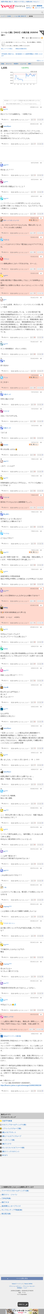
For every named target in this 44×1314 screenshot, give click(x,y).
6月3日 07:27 (34, 769)
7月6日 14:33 (34, 512)
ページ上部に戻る (22, 1278)
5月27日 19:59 (34, 827)
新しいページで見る (6, 48)
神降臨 (5, 608)
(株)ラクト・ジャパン (9, 1194)
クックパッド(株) (8, 1140)
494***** (5, 461)
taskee (5, 649)
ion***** (5, 709)
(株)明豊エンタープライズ (11, 1206)
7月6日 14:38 (34, 476)
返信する (6, 119)
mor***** (6, 591)
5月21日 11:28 (34, 904)
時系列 (16, 64)
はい (33, 119)
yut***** (5, 182)
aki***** (5, 344)
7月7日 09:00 (34, 425)
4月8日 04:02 (34, 1033)
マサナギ (6, 411)
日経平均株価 (7, 1121)
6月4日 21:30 (34, 668)
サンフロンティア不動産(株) (12, 1210)
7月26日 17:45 (34, 218)
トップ (3, 16)
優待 (29, 64)
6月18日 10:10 (34, 627)
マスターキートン (9, 923)
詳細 (2, 64)
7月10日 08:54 (34, 358)
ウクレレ (6, 259)
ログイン (29, 7)
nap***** (5, 810)
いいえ (40, 119)
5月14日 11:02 (34, 981)
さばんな (6, 239)
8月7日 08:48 (34, 163)
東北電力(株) (6, 1214)
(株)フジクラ (6, 1144)
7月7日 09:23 (34, 392)
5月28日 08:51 (34, 808)
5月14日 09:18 (34, 997)
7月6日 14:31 (34, 531)
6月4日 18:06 (34, 706)
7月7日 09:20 (34, 409)
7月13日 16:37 (34, 341)
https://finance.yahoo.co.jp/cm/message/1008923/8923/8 (21, 1085)
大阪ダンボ (7, 394)
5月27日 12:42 (34, 868)
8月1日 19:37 (34, 196)
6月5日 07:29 (34, 646)
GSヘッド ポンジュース (11, 220)
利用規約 (19, 1288)
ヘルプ (25, 1288)
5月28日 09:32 (34, 788)
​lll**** (4, 300)
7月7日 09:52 (34, 375)
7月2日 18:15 (34, 569)
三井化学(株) (6, 1198)
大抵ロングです (8, 1017)
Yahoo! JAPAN (28, 1283)
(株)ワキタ (5, 1202)
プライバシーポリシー (15, 1286)
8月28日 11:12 (34, 107)
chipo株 (5, 687)
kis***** (5, 791)
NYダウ (5, 1155)
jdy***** (5, 851)
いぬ (4, 887)
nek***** (5, 198)
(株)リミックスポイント (11, 1151)
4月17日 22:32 (34, 1014)
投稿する (21, 1304)
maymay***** (7, 906)
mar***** (6, 945)
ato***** (5, 478)
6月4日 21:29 (34, 685)
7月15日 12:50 (34, 273)
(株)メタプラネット (9, 1132)
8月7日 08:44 (34, 179)
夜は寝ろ (6, 514)
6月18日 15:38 (34, 605)
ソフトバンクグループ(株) (11, 1128)
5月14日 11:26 (34, 942)
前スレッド (40, 60)
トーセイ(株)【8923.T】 (20, 16)
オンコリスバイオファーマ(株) (13, 1148)
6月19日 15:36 (34, 588)
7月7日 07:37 (34, 442)
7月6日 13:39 (34, 550)
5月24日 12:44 (34, 885)
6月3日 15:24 (34, 726)
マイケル (6, 533)
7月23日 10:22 (34, 237)
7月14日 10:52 (34, 297)
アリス (5, 377)
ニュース (23, 64)
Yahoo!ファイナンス (17, 1283)
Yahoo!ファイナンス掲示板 (12, 1036)
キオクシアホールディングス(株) (14, 1125)
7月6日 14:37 (34, 495)
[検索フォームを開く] (42, 12)
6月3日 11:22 (34, 752)
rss (42, 38)
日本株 (9, 16)
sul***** (5, 276)
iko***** (5, 109)
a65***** (5, 165)
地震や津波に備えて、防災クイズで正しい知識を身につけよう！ (20, 1)
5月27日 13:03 (34, 849)
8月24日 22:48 (34, 124)
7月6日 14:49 (34, 459)
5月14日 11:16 (34, 961)
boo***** (5, 670)
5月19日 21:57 (34, 921)
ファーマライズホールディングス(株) (15, 1191)
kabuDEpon (7, 126)
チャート (9, 64)
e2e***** (5, 552)
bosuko (5, 444)
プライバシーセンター (29, 1286)
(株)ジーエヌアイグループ (11, 1136)
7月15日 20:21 (34, 256)
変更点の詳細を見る (21, 48)
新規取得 (39, 6)
